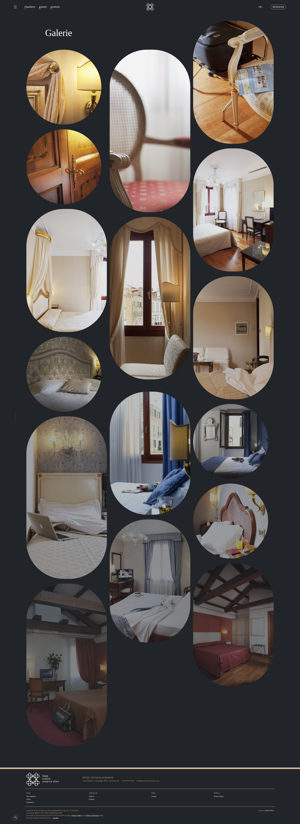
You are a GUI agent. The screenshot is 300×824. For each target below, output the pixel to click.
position (55, 6)
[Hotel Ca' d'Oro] (150, 7)
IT (260, 20)
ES (260, 10)
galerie (43, 6)
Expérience (30, 802)
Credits (56, 818)
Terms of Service (92, 815)
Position (91, 799)
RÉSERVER (278, 7)
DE (260, 17)
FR (260, 7)
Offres (28, 799)
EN (260, 24)
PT (260, 13)
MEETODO (269, 810)
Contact (153, 796)
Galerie (91, 796)
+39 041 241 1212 (128, 781)
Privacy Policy (219, 796)
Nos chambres (31, 796)
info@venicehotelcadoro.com (148, 781)
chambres (29, 6)
